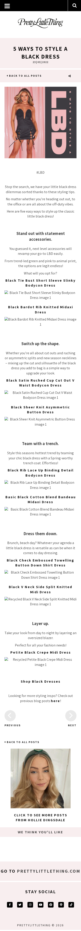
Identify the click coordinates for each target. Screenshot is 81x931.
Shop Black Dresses (41, 681)
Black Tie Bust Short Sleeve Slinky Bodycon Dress (40, 283)
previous (10, 725)
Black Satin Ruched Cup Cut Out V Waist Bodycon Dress (40, 383)
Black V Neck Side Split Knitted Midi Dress (40, 589)
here (55, 701)
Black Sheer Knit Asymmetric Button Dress (40, 409)
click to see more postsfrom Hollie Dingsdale (40, 817)
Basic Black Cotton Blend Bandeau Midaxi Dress (40, 499)
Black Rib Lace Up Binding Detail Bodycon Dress (41, 472)
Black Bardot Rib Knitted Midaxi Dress (40, 309)
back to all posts (25, 75)
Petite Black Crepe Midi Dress (40, 652)
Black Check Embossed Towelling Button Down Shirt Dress (40, 563)
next (72, 725)
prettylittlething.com (48, 871)
